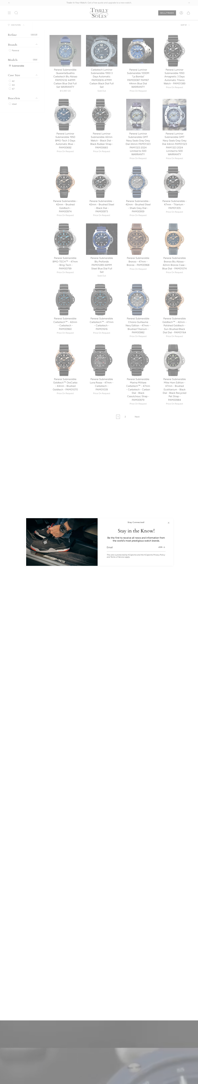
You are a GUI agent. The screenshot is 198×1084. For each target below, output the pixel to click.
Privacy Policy (159, 555)
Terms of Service (117, 557)
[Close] (168, 522)
